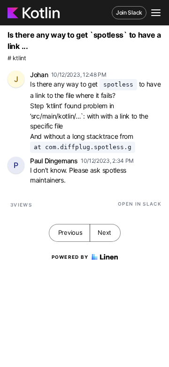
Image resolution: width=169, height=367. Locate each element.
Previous (70, 232)
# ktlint (17, 58)
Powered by (70, 257)
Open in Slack (139, 204)
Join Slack (129, 12)
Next (104, 232)
